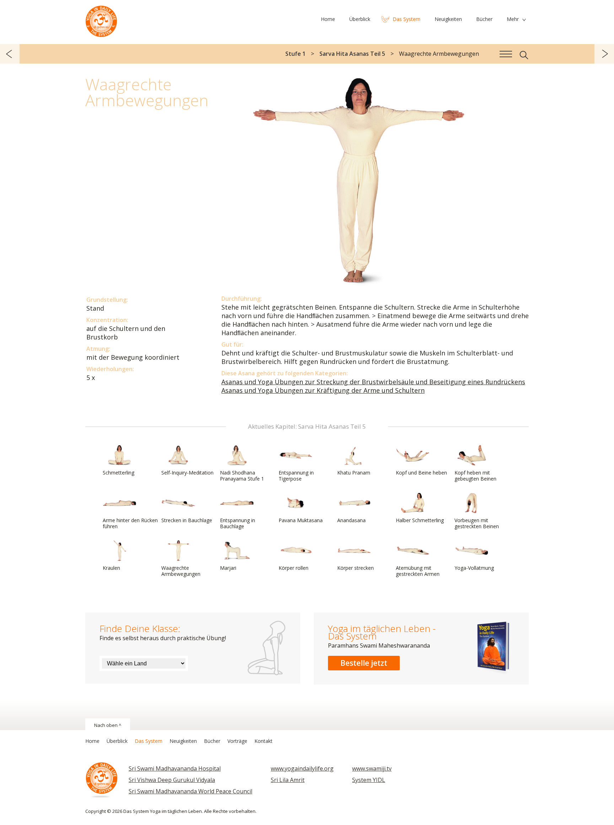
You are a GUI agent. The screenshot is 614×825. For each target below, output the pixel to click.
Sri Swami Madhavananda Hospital (175, 768)
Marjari (228, 567)
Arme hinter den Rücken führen (130, 523)
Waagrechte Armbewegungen (180, 570)
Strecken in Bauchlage (186, 520)
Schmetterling (118, 472)
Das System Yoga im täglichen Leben (101, 19)
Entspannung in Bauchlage (237, 523)
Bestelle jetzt (363, 663)
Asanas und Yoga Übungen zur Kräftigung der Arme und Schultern (323, 390)
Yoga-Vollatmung (474, 567)
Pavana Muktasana (301, 520)
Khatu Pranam (353, 472)
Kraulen (111, 567)
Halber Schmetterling (420, 520)
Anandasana (351, 520)
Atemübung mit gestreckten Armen (418, 570)
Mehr (513, 19)
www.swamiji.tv (372, 768)
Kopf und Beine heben (421, 472)
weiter (604, 54)
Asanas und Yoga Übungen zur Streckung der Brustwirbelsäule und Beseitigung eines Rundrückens (373, 381)
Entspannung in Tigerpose (296, 475)
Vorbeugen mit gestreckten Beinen (476, 523)
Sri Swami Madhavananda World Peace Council (190, 791)
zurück (10, 54)
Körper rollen (293, 567)
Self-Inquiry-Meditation (187, 472)
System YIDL (368, 780)
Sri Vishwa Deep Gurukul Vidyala (172, 780)
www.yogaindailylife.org (302, 768)
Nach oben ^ (107, 725)
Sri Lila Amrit (288, 780)
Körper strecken (355, 567)
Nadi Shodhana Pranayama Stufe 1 (242, 475)
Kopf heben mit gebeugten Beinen (475, 475)
